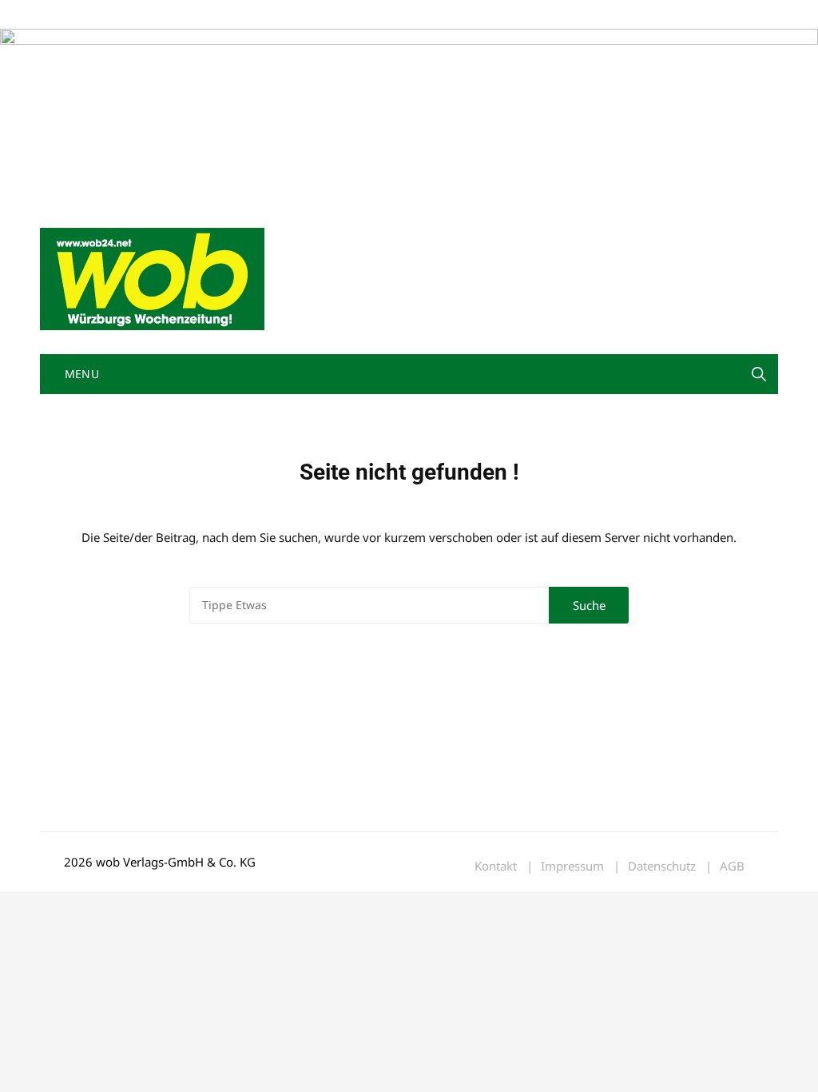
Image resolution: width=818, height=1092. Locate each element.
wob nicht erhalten (150, 15)
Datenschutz (662, 866)
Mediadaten (68, 15)
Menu (80, 373)
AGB (732, 866)
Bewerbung (339, 15)
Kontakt (222, 15)
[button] (759, 374)
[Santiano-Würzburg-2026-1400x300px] (409, 115)
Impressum (276, 15)
